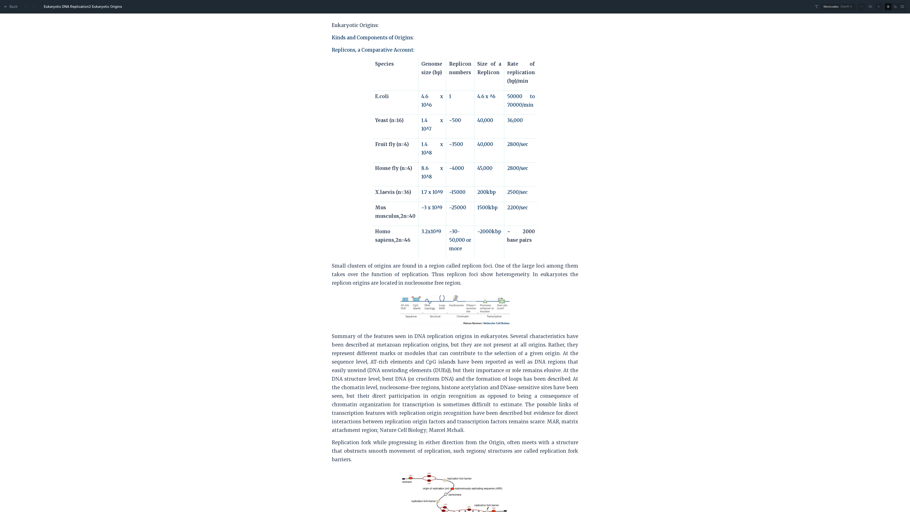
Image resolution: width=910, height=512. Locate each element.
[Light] (888, 6)
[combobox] (838, 6)
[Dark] (895, 6)
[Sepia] (902, 6)
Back (13, 7)
